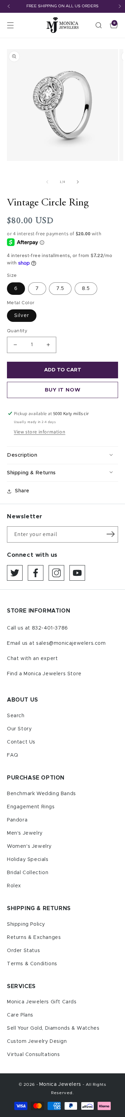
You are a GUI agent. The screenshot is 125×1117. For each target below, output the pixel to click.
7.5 (60, 288)
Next (120, 6)
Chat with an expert (32, 658)
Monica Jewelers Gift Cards (42, 1002)
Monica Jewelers (61, 1084)
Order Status (23, 950)
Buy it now (63, 390)
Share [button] (22, 491)
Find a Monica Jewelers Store (44, 673)
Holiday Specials (28, 859)
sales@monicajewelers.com (71, 643)
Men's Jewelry (25, 833)
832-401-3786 (50, 628)
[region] (62, 6)
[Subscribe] (110, 534)
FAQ (12, 755)
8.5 (86, 288)
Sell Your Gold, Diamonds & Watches (53, 1028)
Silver (21, 315)
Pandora (17, 820)
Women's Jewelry (29, 846)
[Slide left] (47, 182)
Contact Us (21, 742)
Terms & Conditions (32, 963)
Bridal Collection (27, 872)
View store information (39, 432)
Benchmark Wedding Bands (41, 793)
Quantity (17, 331)
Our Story (19, 729)
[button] (10, 25)
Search (16, 715)
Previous (8, 6)
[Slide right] (77, 182)
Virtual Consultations (33, 1054)
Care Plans (20, 1015)
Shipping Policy (26, 924)
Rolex (14, 885)
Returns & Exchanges (34, 937)
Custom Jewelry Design (37, 1041)
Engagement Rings (31, 806)
